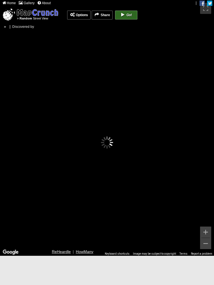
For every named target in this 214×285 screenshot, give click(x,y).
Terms (183, 253)
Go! (129, 15)
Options (81, 15)
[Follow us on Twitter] (209, 3)
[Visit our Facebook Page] (202, 3)
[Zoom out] (205, 243)
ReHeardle (61, 251)
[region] (107, 128)
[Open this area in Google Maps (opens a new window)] (10, 252)
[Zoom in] (205, 232)
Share (105, 15)
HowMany (84, 251)
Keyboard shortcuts (117, 253)
